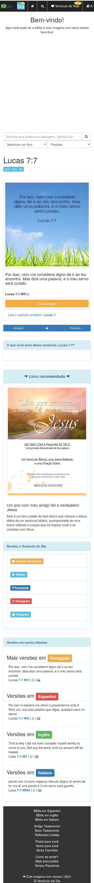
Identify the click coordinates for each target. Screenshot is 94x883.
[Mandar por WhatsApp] (33, 680)
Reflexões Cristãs (47, 835)
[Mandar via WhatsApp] (28, 294)
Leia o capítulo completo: (32, 315)
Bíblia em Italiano (47, 819)
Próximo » (76, 328)
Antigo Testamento (47, 826)
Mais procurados (47, 861)
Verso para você (47, 846)
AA (21, 169)
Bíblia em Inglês (47, 815)
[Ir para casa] (46, 328)
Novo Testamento (47, 830)
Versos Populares (47, 865)
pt (8, 6)
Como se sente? (47, 857)
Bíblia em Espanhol (47, 810)
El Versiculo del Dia (47, 881)
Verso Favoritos (47, 850)
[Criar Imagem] (39, 790)
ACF (7, 169)
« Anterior (18, 328)
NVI (14, 169)
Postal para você (47, 841)
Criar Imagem (47, 303)
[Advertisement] (47, 83)
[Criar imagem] (38, 680)
